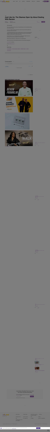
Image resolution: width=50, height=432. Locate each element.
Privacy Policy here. (14, 428)
